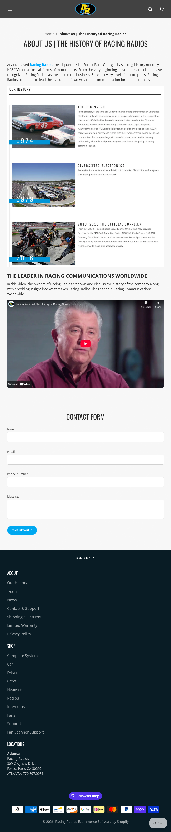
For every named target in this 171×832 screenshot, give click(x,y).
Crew (11, 680)
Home (49, 34)
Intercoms (16, 706)
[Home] (85, 9)
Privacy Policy (19, 633)
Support (14, 723)
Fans (11, 715)
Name (11, 429)
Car (10, 664)
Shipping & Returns (24, 616)
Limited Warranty (22, 625)
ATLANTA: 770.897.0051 (25, 773)
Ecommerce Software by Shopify (103, 821)
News (12, 599)
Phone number (17, 474)
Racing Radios (66, 821)
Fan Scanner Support (25, 732)
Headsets (15, 689)
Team (12, 591)
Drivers (13, 672)
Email (11, 452)
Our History (17, 582)
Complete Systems (23, 655)
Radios (13, 698)
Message (13, 496)
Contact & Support (23, 608)
